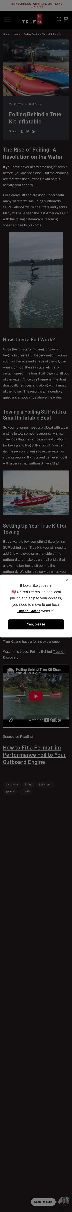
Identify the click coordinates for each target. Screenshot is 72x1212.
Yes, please (36, 624)
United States (28, 611)
